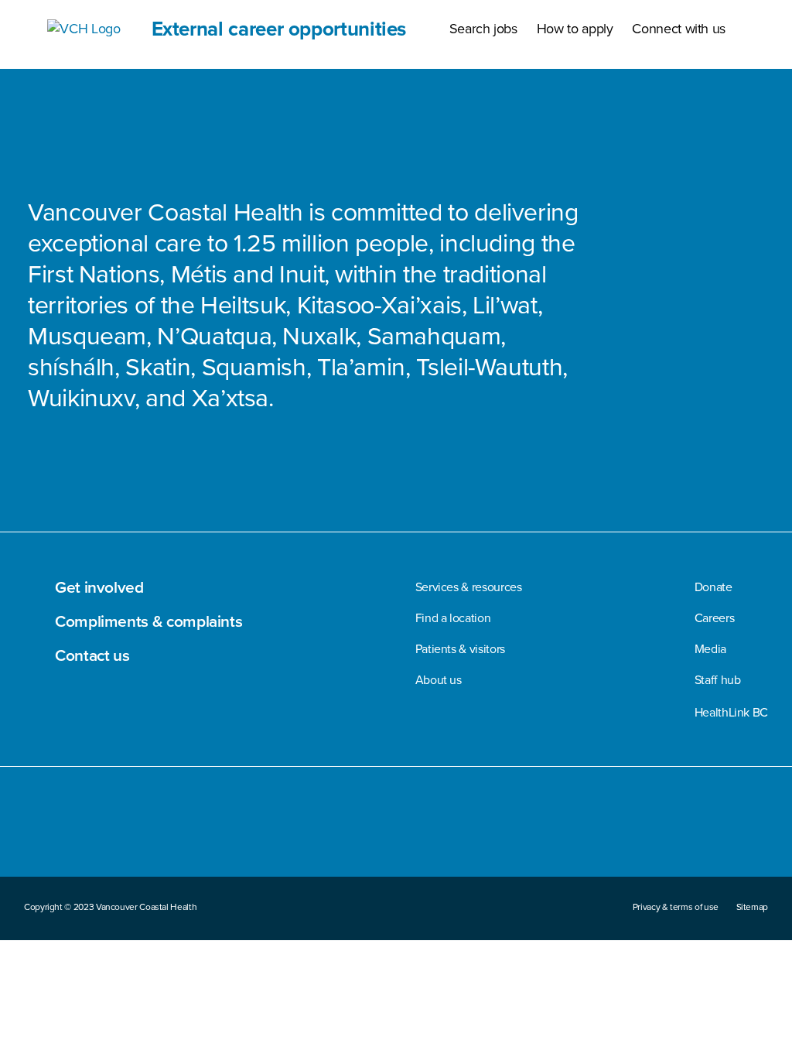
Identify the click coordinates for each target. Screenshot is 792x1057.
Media (710, 649)
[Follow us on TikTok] (689, 829)
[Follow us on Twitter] (614, 830)
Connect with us (678, 29)
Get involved (99, 586)
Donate (713, 587)
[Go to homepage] (35, 849)
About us (438, 680)
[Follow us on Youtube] (652, 830)
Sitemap (752, 907)
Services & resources (468, 587)
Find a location (453, 618)
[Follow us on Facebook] (543, 829)
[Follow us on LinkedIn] (722, 829)
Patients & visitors (460, 649)
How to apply (575, 29)
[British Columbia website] (58, 849)
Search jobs (483, 29)
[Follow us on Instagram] (579, 829)
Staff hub (718, 680)
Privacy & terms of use (676, 907)
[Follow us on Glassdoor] (758, 829)
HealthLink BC (731, 712)
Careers (714, 618)
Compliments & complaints (148, 620)
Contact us (92, 654)
